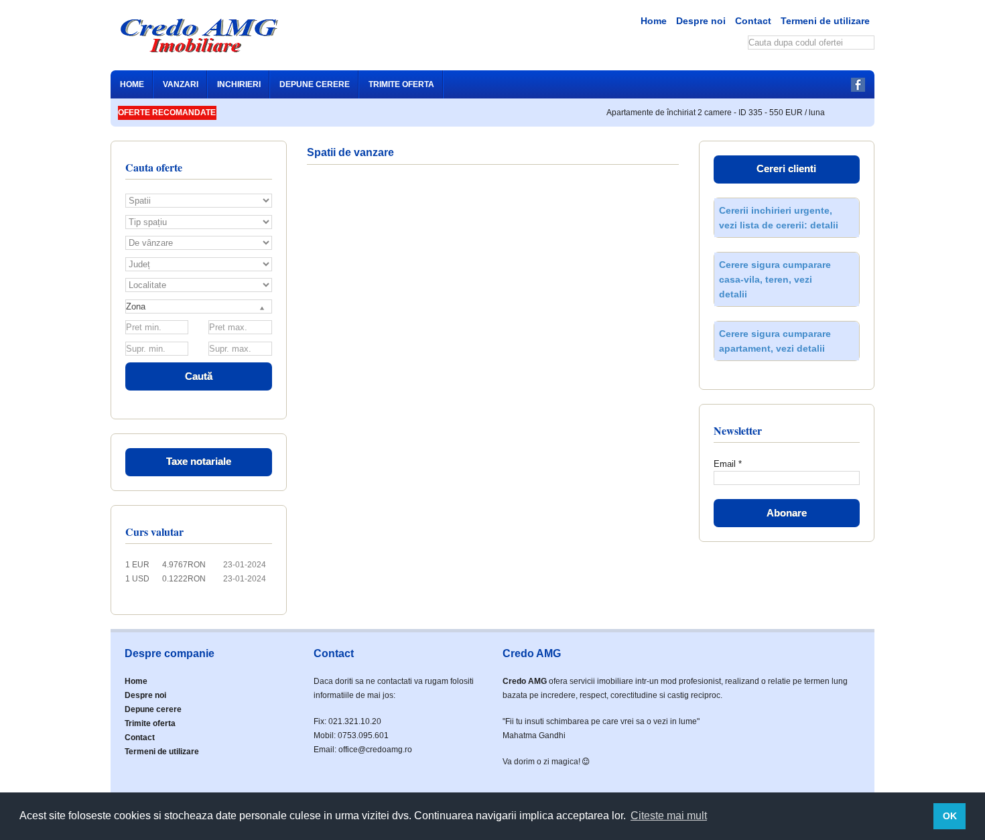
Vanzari (180, 84)
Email (728, 464)
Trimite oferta (401, 84)
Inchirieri (239, 84)
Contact (753, 20)
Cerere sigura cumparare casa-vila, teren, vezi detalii (775, 279)
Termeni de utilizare (825, 20)
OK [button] (950, 816)
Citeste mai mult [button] (669, 815)
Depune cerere (314, 84)
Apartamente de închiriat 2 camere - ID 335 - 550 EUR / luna (707, 112)
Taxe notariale (198, 461)
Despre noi (701, 20)
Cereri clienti (786, 168)
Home (654, 20)
